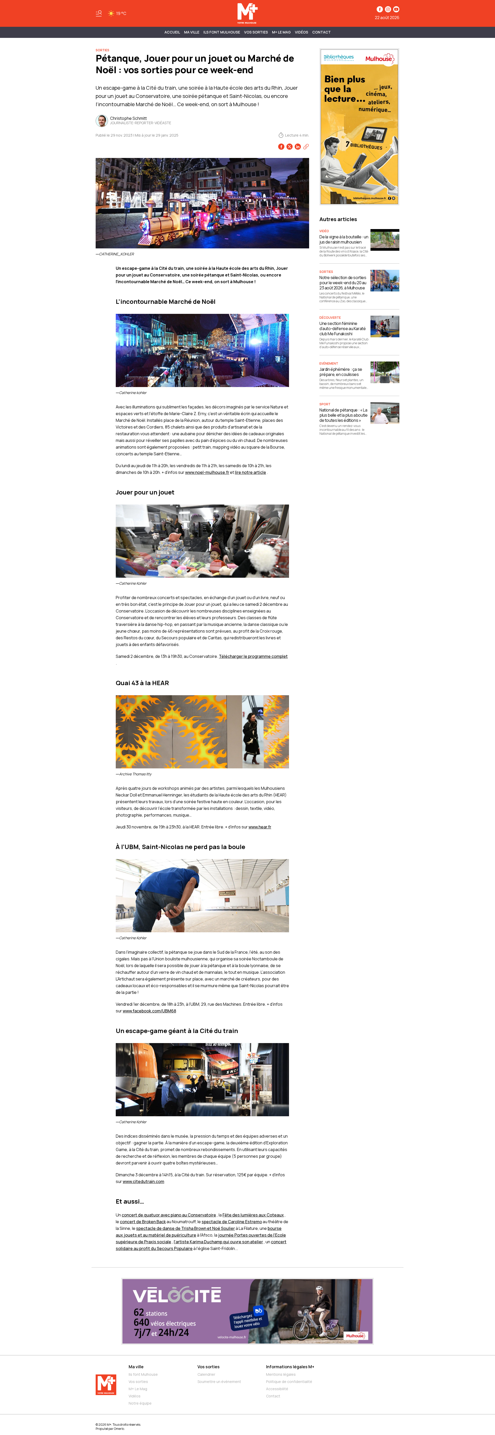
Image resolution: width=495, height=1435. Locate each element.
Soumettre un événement (219, 1381)
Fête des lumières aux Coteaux (253, 1215)
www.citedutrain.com (143, 1181)
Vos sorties (256, 32)
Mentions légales (281, 1374)
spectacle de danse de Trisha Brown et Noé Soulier (185, 1228)
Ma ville (136, 1367)
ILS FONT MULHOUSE (221, 32)
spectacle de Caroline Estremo (232, 1221)
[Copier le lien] (306, 147)
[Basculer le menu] (99, 13)
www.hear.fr (260, 827)
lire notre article (250, 472)
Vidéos (301, 32)
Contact (321, 32)
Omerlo (119, 1428)
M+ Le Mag (281, 32)
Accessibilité (277, 1388)
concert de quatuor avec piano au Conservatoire (169, 1215)
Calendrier (206, 1374)
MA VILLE (191, 32)
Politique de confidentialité (289, 1381)
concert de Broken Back (143, 1221)
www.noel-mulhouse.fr (207, 472)
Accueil (172, 32)
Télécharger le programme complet (253, 656)
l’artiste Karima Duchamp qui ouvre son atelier (218, 1242)
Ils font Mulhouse (143, 1374)
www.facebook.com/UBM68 (149, 1011)
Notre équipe (140, 1403)
